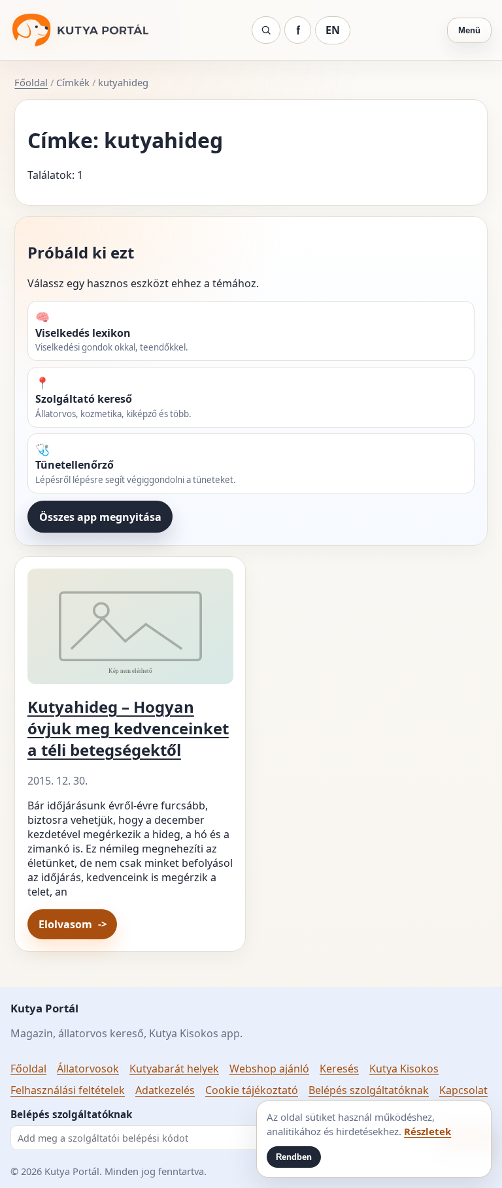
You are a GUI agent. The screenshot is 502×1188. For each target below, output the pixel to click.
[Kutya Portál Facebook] (298, 30)
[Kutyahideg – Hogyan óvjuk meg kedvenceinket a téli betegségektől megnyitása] (130, 632)
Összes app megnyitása (100, 517)
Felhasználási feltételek (67, 1090)
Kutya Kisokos (404, 1068)
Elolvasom (65, 924)
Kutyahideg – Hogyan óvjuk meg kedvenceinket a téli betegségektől (128, 728)
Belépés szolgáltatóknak (369, 1090)
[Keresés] (266, 30)
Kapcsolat (463, 1090)
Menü (469, 30)
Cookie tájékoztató (251, 1090)
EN (333, 30)
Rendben (294, 1157)
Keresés (339, 1068)
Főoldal (31, 82)
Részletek (427, 1131)
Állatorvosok (88, 1068)
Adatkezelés (165, 1090)
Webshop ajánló (269, 1068)
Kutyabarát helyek (174, 1068)
